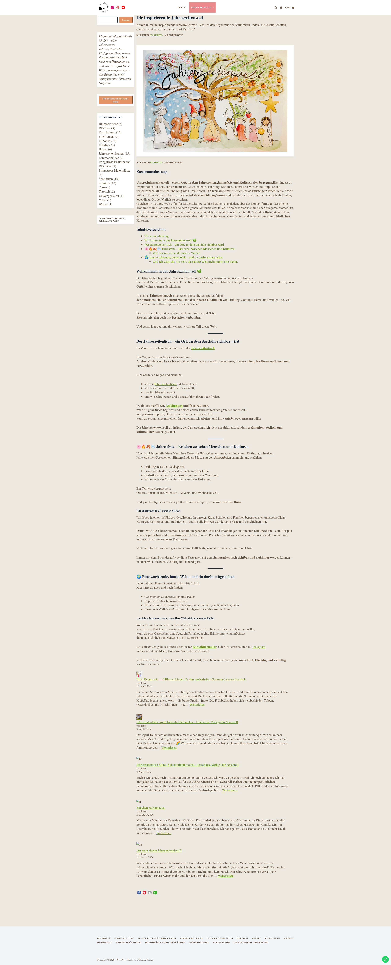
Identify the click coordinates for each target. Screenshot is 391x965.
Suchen (125, 19)
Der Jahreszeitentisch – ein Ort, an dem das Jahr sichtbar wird (184, 244)
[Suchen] (276, 7)
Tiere (102, 187)
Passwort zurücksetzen (128, 942)
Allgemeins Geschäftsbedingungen (157, 938)
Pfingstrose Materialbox (114, 170)
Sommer (104, 183)
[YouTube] (123, 7)
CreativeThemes (146, 959)
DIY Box (105, 128)
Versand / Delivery (199, 942)
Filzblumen (106, 136)
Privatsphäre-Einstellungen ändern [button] (165, 942)
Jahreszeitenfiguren (111, 153)
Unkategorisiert (109, 195)
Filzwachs (105, 140)
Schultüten (106, 178)
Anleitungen (174, 405)
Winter (103, 204)
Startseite (156, 35)
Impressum (242, 938)
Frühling (104, 145)
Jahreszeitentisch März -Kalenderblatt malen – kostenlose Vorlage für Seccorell (187, 764)
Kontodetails (104, 942)
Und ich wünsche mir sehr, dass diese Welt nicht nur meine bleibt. (195, 261)
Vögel (102, 200)
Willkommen (104, 938)
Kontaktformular (204, 646)
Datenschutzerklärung (220, 938)
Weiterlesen (197, 704)
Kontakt (256, 938)
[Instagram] (112, 7)
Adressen (288, 938)
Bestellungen (272, 938)
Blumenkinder (108, 123)
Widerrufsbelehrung (191, 938)
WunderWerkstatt (201, 7)
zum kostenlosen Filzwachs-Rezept (115, 100)
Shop (179, 7)
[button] (139, 892)
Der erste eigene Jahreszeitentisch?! (159, 850)
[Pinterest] (117, 7)
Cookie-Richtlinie (124, 938)
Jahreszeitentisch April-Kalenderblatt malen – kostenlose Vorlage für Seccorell (187, 722)
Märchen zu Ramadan (150, 807)
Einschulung (107, 132)
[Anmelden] (281, 7)
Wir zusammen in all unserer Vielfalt (176, 253)
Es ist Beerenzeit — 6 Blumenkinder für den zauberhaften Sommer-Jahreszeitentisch (191, 679)
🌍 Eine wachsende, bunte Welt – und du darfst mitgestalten (183, 257)
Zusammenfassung (156, 236)
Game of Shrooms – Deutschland (251, 942)
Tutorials (104, 191)
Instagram (258, 646)
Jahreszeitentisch (203, 348)
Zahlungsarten (221, 942)
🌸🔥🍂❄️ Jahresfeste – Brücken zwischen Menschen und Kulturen (189, 248)
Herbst (103, 149)
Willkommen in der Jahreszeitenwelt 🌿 (170, 240)
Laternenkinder (109, 157)
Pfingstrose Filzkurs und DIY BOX (115, 164)
